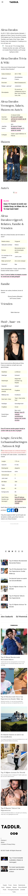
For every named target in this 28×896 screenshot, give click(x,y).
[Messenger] (9, 551)
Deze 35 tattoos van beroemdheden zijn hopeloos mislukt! (20, 500)
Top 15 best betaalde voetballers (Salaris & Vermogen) (16, 860)
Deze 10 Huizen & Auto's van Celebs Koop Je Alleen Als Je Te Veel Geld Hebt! (15, 206)
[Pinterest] (15, 551)
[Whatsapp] (19, 551)
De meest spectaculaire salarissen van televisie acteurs (16, 869)
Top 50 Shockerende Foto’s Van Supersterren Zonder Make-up (18, 571)
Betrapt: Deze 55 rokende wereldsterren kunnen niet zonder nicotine (20, 416)
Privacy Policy (11, 844)
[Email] (22, 551)
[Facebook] (6, 551)
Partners (3, 840)
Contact (3, 844)
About (2, 842)
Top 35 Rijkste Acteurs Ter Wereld (13, 772)
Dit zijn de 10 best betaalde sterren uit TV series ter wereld (17, 128)
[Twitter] (12, 551)
